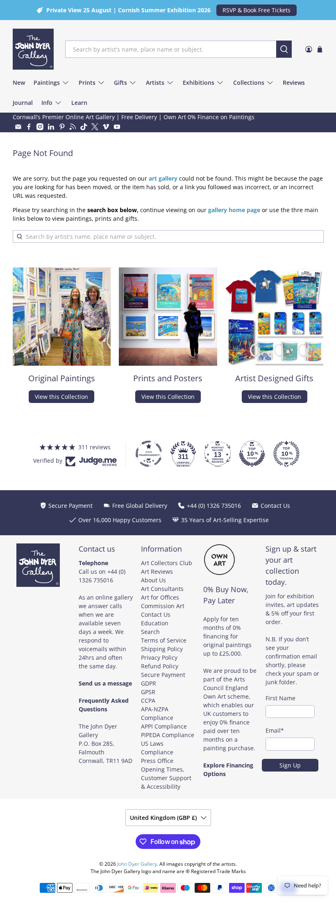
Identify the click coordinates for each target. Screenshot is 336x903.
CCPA (148, 700)
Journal (23, 102)
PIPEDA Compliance (167, 735)
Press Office (157, 761)
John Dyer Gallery (137, 864)
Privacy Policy (159, 657)
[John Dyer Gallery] (33, 49)
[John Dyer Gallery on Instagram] (39, 126)
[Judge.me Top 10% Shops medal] (252, 454)
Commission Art (162, 606)
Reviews (294, 82)
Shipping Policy (162, 649)
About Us (153, 580)
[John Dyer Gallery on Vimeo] (105, 126)
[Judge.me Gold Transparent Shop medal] (149, 454)
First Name (280, 698)
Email (275, 730)
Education (154, 623)
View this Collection (61, 397)
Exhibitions (198, 82)
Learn (79, 102)
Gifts (120, 82)
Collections (248, 82)
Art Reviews (157, 571)
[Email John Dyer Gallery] (18, 126)
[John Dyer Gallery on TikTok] (83, 126)
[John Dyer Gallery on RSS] (72, 126)
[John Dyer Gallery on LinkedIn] (51, 126)
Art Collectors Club (166, 563)
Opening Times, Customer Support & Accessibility (166, 777)
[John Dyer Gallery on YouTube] (117, 126)
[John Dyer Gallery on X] (94, 126)
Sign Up (290, 765)
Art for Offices (160, 597)
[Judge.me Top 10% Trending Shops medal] (286, 454)
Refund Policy (159, 666)
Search (150, 632)
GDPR (148, 683)
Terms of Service (163, 640)
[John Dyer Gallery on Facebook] (28, 126)
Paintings (47, 82)
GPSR (148, 692)
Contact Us (155, 614)
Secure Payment (163, 675)
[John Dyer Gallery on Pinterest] (62, 126)
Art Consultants (162, 589)
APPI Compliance (164, 726)
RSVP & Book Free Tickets (256, 10)
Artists (155, 82)
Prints (87, 82)
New (19, 82)
